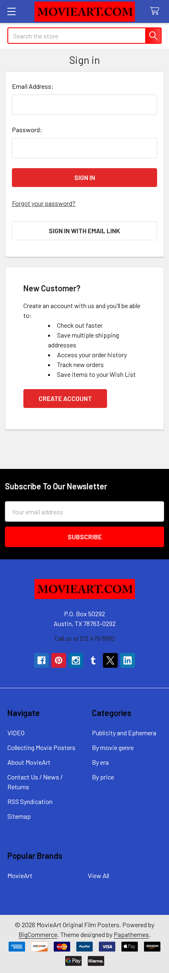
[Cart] (156, 11)
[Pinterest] (58, 660)
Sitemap (19, 816)
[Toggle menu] (11, 11)
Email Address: (33, 86)
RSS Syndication (30, 801)
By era (100, 762)
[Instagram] (76, 660)
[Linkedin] (127, 660)
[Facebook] (41, 660)
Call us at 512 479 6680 (85, 638)
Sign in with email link (84, 230)
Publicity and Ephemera (124, 733)
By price (103, 777)
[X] (110, 660)
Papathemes (131, 934)
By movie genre (113, 747)
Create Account (65, 398)
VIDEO (16, 733)
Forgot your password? (43, 203)
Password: (27, 129)
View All (98, 875)
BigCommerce (37, 934)
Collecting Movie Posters (41, 747)
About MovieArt (28, 762)
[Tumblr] (93, 660)
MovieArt (19, 875)
